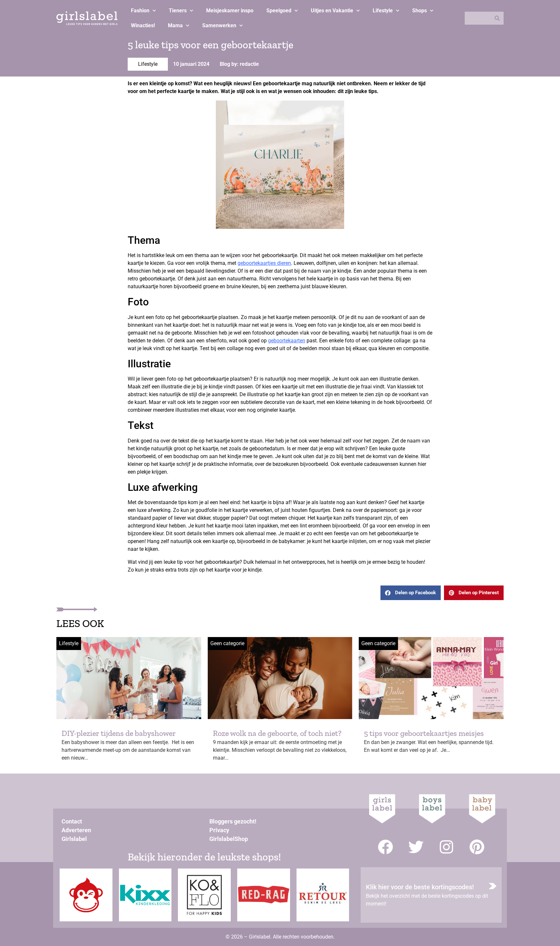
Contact (72, 821)
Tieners (178, 10)
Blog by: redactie (239, 64)
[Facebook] (385, 847)
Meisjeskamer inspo (229, 10)
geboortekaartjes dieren (264, 263)
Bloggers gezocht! (232, 821)
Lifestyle (383, 10)
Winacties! (143, 25)
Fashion (140, 10)
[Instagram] (446, 847)
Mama (175, 25)
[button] (410, 592)
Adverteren (76, 830)
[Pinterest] (476, 847)
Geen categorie (227, 643)
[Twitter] (416, 847)
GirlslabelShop (228, 838)
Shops (419, 10)
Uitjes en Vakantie (332, 10)
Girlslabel (74, 838)
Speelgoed (278, 10)
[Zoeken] (497, 18)
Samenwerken (219, 25)
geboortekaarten (286, 340)
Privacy (219, 830)
